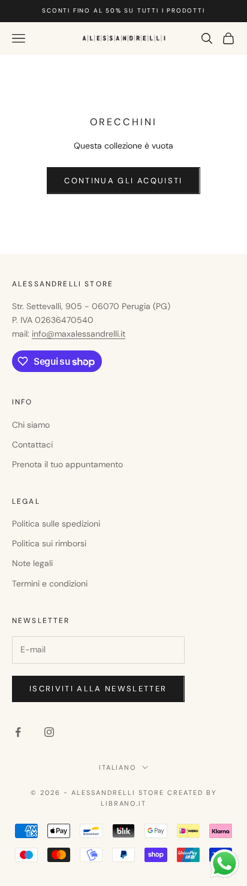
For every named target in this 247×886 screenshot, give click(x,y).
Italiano (118, 767)
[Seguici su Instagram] (49, 732)
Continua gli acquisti (123, 181)
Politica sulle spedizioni (56, 523)
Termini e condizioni (50, 583)
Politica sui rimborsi (49, 543)
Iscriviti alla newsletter (98, 689)
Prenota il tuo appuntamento (67, 464)
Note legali (32, 563)
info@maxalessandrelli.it (78, 333)
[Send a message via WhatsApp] (224, 863)
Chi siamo (31, 424)
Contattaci (32, 444)
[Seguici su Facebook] (18, 732)
